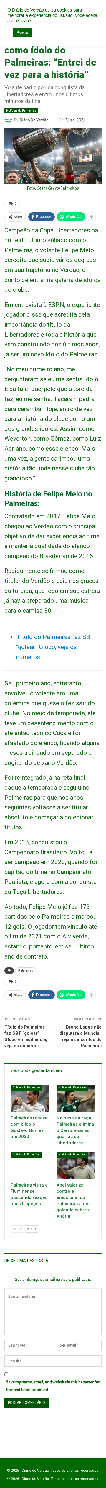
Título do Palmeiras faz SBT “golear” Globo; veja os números (55, 646)
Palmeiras (25, 970)
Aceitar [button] (23, 32)
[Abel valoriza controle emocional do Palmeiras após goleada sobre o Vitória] (76, 1165)
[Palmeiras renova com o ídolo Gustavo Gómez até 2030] (30, 1098)
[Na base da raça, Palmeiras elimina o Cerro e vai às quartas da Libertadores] (76, 1098)
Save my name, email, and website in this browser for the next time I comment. (53, 1386)
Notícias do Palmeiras (21, 110)
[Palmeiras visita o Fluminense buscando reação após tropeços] (30, 1165)
